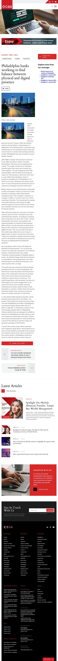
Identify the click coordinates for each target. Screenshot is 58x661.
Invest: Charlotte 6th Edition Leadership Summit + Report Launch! (10, 606)
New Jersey (6, 560)
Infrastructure (40, 562)
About (38, 589)
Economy (17, 58)
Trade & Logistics (41, 579)
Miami (5, 554)
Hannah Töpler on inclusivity (10, 650)
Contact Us (40, 591)
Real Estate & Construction (43, 568)
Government (40, 558)
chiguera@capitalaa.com (26, 629)
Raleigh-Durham (7, 568)
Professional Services (42, 564)
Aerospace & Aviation (42, 549)
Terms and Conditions (43, 513)
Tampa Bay (6, 575)
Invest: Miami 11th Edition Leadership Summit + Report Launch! (10, 596)
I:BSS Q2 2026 (7, 627)
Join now (50, 510)
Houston (6, 549)
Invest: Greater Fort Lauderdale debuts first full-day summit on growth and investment (28, 602)
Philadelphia (26, 58)
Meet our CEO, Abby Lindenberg (44, 602)
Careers (39, 595)
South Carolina (7, 573)
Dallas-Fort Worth (8, 543)
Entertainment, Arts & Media (44, 556)
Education (39, 554)
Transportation (40, 581)
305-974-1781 (24, 631)
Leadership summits (42, 539)
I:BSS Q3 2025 (7, 633)
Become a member (41, 600)
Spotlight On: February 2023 (48, 80)
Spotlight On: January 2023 (48, 75)
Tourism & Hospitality (42, 577)
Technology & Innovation (43, 575)
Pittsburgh (6, 566)
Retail (38, 570)
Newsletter (39, 597)
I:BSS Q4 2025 (7, 631)
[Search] (52, 6)
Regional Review (41, 543)
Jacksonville (7, 552)
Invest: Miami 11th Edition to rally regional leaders (27, 592)
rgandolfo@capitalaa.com (27, 639)
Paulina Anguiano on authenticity (9, 647)
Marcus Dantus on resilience (10, 652)
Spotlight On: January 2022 (48, 82)
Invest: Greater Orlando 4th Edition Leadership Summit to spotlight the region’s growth (27, 597)
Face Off (39, 541)
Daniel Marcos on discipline (10, 642)
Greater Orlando (7, 547)
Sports (38, 573)
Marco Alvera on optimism (10, 644)
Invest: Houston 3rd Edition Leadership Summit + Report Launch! (10, 616)
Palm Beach (6, 562)
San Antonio (7, 570)
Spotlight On (40, 537)
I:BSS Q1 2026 (7, 629)
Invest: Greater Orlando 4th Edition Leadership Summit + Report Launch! (10, 591)
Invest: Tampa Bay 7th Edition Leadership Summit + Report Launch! (11, 601)
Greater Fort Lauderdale (9, 545)
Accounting (40, 547)
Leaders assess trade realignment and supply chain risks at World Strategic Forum (28, 620)
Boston (5, 539)
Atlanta (5, 537)
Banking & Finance (7, 58)
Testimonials (40, 593)
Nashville (6, 558)
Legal (38, 566)
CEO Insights (40, 545)
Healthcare (40, 560)
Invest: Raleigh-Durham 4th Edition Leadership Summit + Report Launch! (10, 611)
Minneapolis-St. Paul (8, 556)
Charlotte (6, 541)
